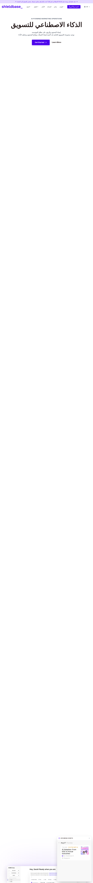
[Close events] (89, 838)
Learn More (56, 42)
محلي (55, 6)
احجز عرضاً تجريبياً (74, 6)
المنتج (28, 6)
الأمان (43, 6)
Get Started (39, 42)
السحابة (49, 6)
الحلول (35, 6)
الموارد (61, 6)
